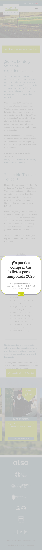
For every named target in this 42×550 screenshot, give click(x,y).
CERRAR (21, 294)
